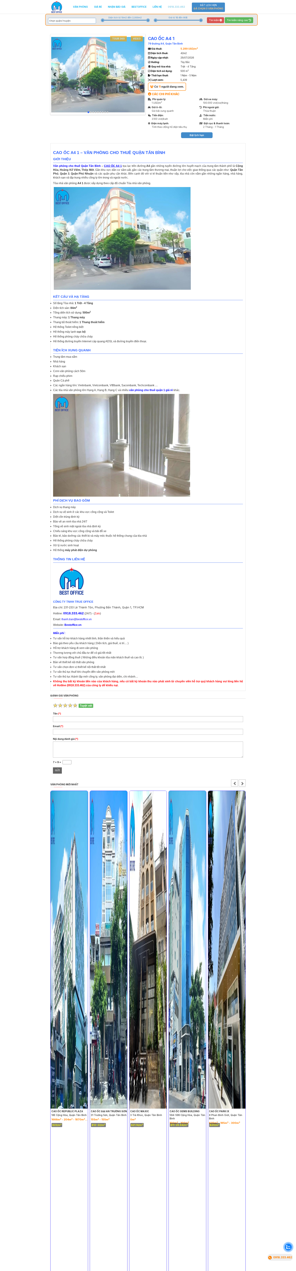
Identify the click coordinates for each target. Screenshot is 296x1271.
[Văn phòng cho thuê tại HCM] (56, 6)
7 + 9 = (58, 762)
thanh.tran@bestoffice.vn (76, 619)
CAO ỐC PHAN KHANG (222, 1111)
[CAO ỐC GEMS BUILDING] (148, 950)
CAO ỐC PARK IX (180, 1111)
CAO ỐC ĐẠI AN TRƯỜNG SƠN (69, 1111)
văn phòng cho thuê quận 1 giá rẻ (151, 390)
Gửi (57, 770)
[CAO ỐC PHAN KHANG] (226, 950)
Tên (57, 713)
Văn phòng (80, 6)
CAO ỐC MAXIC (100, 1111)
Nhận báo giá (116, 6)
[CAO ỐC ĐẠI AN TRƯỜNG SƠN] (69, 950)
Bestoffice (139, 6)
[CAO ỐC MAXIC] (108, 950)
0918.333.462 (176, 6)
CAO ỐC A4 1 (113, 165)
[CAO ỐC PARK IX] (187, 950)
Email (58, 726)
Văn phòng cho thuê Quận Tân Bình (77, 165)
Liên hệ (157, 6)
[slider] (102, 20)
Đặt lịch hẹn (208, 7)
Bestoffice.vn (73, 624)
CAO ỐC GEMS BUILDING (145, 1111)
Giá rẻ (98, 6)
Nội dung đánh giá (65, 738)
